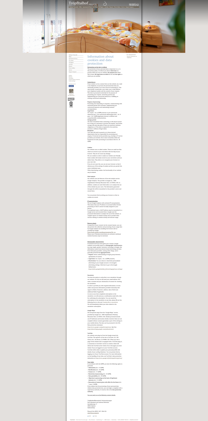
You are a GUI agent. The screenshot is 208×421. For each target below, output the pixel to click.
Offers (80, 7)
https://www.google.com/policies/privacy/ (99, 327)
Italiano (70, 75)
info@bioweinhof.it (93, 413)
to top (95, 416)
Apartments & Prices (87, 7)
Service (123, 7)
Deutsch (70, 76)
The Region (101, 7)
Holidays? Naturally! (73, 7)
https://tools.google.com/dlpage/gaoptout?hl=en (102, 232)
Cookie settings (72, 81)
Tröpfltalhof (78, 3)
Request (111, 7)
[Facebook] (71, 86)
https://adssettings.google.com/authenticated (100, 329)
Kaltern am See (93, 4)
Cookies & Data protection (74, 79)
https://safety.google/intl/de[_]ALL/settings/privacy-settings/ (105, 269)
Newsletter (71, 78)
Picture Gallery (117, 7)
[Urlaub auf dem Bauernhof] (71, 92)
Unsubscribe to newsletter (110, 302)
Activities (106, 7)
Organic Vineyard (129, 7)
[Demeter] (71, 102)
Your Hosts (95, 7)
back (90, 416)
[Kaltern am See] (134, 4)
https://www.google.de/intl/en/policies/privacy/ (109, 358)
